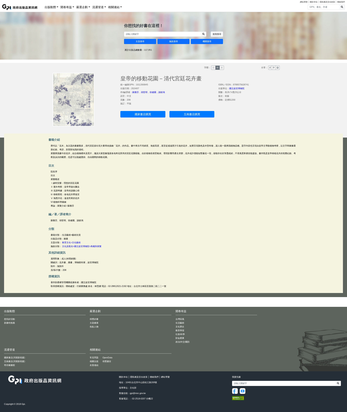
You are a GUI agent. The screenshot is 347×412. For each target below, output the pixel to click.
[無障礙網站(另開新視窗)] (238, 398)
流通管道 (98, 7)
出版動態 (50, 7)
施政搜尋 (173, 41)
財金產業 (180, 338)
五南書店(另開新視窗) (14, 361)
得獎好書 (94, 319)
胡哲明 (144, 92)
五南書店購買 (192, 114)
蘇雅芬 (135, 92)
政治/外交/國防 (183, 342)
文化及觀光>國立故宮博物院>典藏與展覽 (81, 246)
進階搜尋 (217, 34)
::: (41, 6)
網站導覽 (304, 2)
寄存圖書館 (9, 365)
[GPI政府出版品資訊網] (20, 7)
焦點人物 (94, 327)
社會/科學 (180, 334)
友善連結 (94, 365)
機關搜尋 (207, 41)
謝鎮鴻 (161, 92)
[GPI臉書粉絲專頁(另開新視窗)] (235, 391)
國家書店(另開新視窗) (14, 357)
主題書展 (94, 323)
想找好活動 (9, 319)
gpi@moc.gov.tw (138, 393)
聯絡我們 (341, 2)
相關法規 (94, 361)
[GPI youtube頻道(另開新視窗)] (243, 391)
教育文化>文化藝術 (71, 242)
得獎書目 (106, 361)
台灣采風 (180, 319)
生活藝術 (180, 323)
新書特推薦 (9, 323)
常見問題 (94, 357)
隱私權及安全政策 (327, 2)
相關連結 (114, 7)
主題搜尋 (140, 41)
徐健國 (153, 92)
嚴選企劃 (82, 7)
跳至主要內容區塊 (7, 1)
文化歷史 (180, 327)
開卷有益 (66, 7)
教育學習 (180, 330)
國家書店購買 (143, 114)
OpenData (107, 357)
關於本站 (313, 2)
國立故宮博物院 (236, 88)
